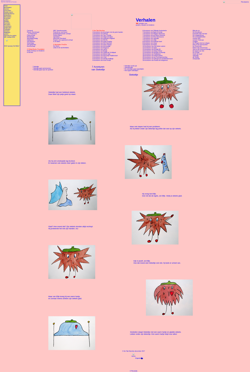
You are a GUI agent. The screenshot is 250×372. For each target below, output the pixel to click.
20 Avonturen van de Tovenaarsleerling (155, 57)
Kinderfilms (7, 15)
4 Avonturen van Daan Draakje (102, 41)
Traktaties (7, 29)
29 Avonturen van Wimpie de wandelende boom (158, 58)
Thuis (6, 6)
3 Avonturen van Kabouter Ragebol (103, 38)
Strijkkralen (7, 28)
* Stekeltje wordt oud (130, 66)
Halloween (30, 40)
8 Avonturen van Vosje (150, 43)
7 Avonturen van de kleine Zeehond (154, 35)
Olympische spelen (10, 35)
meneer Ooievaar (198, 40)
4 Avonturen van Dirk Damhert (102, 43)
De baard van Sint (198, 51)
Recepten (7, 24)
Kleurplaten (7, 17)
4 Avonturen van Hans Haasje (102, 44)
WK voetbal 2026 (9, 37)
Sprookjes (56, 37)
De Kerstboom (197, 32)
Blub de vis (196, 30)
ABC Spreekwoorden (60, 30)
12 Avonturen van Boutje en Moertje (154, 52)
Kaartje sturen (8, 12)
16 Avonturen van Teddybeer (152, 54)
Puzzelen (7, 23)
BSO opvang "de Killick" (12, 46)
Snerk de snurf (197, 54)
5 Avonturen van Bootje (99, 51)
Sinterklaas (30, 43)
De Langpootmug (198, 35)
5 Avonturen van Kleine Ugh (101, 54)
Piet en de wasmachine (200, 44)
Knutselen (7, 18)
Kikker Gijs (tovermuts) (200, 48)
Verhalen (7, 31)
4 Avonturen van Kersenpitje (101, 46)
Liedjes (6, 20)
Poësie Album (57, 35)
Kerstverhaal (31, 46)
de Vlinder (196, 57)
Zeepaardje (196, 58)
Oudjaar (195, 41)
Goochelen (7, 10)
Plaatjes (6, 21)
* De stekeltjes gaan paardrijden (134, 69)
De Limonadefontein (199, 37)
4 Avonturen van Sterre (99, 49)
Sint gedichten (31, 44)
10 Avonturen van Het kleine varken (154, 46)
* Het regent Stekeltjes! (131, 70)
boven (134, 356)
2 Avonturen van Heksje (100, 33)
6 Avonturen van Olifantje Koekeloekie (155, 30)
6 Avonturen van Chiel (99, 57)
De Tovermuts (197, 46)
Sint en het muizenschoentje (202, 49)
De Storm (56, 46)
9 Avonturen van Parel (150, 44)
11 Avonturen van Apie (150, 48)
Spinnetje (196, 55)
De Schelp (196, 52)
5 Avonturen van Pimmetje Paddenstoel (105, 55)
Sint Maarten (31, 41)
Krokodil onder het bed (200, 33)
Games (6, 9)
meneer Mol (196, 38)
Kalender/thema (9, 13)
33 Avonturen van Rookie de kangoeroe (155, 60)
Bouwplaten (8, 7)
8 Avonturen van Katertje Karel (152, 41)
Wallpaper (7, 32)
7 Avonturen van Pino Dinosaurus (153, 37)
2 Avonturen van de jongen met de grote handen (107, 32)
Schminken (7, 26)
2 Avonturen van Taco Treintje (101, 35)
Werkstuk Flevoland (59, 38)
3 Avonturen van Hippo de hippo (102, 37)
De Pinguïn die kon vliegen (201, 43)
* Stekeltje (35, 66)
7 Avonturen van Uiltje (149, 40)
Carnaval (30, 30)
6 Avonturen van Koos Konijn (101, 60)
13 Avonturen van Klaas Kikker (152, 51)
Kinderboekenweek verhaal (62, 33)
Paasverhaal (31, 35)
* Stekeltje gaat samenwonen (41, 68)
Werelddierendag (32, 38)
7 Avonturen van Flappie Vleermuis (154, 33)
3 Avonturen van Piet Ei (99, 40)
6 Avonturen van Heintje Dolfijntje (102, 58)
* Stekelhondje (128, 67)
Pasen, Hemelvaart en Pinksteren (33, 32)
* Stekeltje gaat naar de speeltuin (42, 70)
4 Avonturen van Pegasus (100, 48)
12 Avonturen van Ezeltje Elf (151, 49)
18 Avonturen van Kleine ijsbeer (153, 55)
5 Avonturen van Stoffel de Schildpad (104, 52)
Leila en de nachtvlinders (61, 47)
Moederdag (30, 37)
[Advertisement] (12, 76)
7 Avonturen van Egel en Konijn (152, 32)
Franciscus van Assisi (60, 32)
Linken (6, 34)
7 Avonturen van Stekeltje (151, 38)
